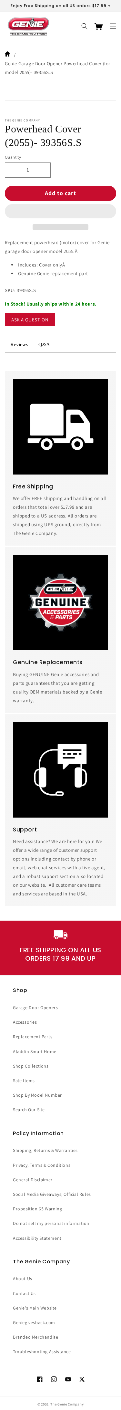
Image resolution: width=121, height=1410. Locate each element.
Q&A (44, 344)
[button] (60, 211)
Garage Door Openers (35, 1007)
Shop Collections (31, 1066)
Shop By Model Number (37, 1095)
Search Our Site (29, 1109)
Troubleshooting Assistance (42, 1351)
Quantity (13, 157)
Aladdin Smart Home (34, 1051)
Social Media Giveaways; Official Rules (52, 1194)
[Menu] (113, 26)
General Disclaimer (33, 1180)
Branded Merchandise (35, 1337)
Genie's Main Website (35, 1308)
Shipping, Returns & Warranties (45, 1150)
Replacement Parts (32, 1036)
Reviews (19, 344)
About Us (22, 1278)
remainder (85, 344)
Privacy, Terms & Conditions (41, 1165)
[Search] (84, 26)
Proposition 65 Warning (37, 1209)
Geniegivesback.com (34, 1322)
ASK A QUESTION (29, 320)
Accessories (25, 1022)
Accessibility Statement (37, 1238)
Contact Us (24, 1293)
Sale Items (24, 1080)
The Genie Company (67, 1404)
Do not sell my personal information (51, 1223)
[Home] (8, 55)
